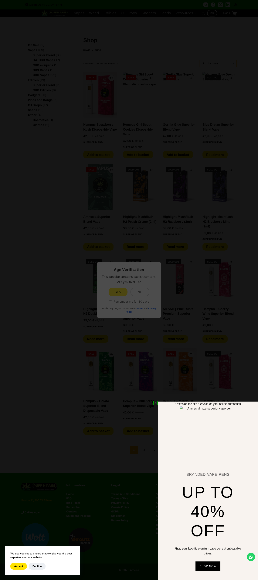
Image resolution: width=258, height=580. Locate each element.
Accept (18, 566)
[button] (155, 403)
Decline (37, 566)
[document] (129, 290)
